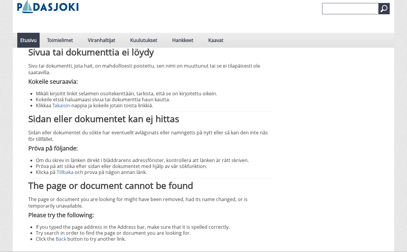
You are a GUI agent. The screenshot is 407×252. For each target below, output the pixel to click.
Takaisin (61, 105)
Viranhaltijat (101, 40)
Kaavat (215, 40)
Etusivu (28, 40)
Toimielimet (60, 40)
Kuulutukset (143, 40)
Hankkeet (182, 40)
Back (61, 239)
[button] (384, 8)
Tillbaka (65, 172)
